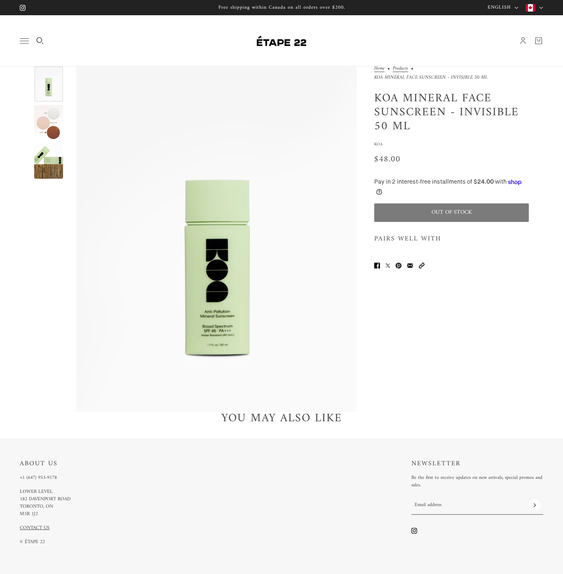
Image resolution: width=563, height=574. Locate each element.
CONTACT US (34, 528)
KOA (378, 144)
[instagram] (22, 7)
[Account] (523, 40)
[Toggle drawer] (24, 41)
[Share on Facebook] (377, 265)
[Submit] (535, 505)
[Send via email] (410, 265)
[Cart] (538, 40)
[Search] (40, 40)
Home (379, 69)
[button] (421, 265)
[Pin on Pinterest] (398, 265)
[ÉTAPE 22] (281, 40)
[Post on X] (388, 265)
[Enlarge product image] (216, 239)
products (400, 69)
